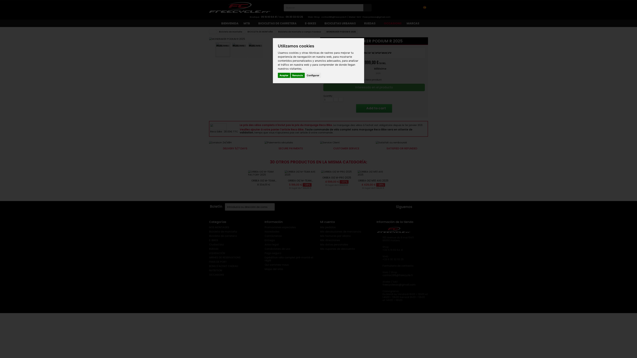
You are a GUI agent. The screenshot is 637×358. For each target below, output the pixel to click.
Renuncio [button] (297, 75)
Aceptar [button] (284, 75)
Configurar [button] (313, 75)
